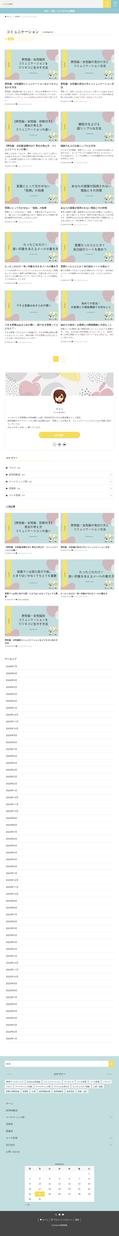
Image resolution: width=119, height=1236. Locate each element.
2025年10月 (12, 728)
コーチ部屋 (17, 495)
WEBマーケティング (15, 1081)
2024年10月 (12, 811)
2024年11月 (12, 804)
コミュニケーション (52, 1081)
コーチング (69, 1081)
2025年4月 (11, 769)
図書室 (9, 1131)
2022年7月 (11, 997)
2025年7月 (11, 749)
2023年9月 (11, 900)
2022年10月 (12, 976)
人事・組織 (98, 1086)
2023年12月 (12, 880)
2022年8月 (11, 990)
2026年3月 (11, 694)
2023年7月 (11, 914)
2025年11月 (12, 721)
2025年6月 (11, 756)
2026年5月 (11, 680)
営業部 (11, 39)
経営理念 (70, 1091)
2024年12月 (12, 797)
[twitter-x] (54, 444)
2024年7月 (11, 831)
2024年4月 (11, 852)
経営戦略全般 (44, 1091)
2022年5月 (11, 1011)
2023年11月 (12, 887)
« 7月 (27, 1204)
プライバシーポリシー (62, 1219)
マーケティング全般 (23, 1086)
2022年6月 (11, 1004)
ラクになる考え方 (61, 1086)
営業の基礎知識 (12, 1091)
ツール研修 (94, 1081)
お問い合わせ (13, 1151)
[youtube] (64, 444)
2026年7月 (11, 666)
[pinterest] (59, 444)
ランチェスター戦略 (81, 1086)
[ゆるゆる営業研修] (7, 4)
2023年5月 (11, 928)
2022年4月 (11, 1017)
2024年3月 (11, 859)
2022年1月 (11, 1038)
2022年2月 (11, 1031)
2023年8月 (11, 907)
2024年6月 (11, 838)
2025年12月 (12, 714)
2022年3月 (11, 1024)
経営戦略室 (17, 474)
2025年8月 (11, 742)
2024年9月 (11, 818)
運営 (77, 1219)
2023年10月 (12, 893)
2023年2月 (11, 949)
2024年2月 (11, 866)
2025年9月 (11, 735)
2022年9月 (11, 983)
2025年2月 (11, 783)
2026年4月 (11, 687)
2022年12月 (12, 962)
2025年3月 (11, 776)
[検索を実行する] (111, 1064)
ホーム (9, 1103)
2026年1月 (11, 707)
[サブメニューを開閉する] (111, 474)
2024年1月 (11, 873)
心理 (34, 1091)
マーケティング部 (20, 481)
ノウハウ (106, 1081)
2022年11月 (12, 969)
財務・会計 (82, 1091)
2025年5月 (11, 763)
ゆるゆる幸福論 (33, 1081)
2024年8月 (11, 824)
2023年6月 (11, 921)
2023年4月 (11, 935)
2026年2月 (11, 700)
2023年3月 (11, 942)
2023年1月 (11, 956)
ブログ (14, 467)
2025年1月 (11, 790)
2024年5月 (11, 845)
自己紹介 (59, 434)
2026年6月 (11, 673)
